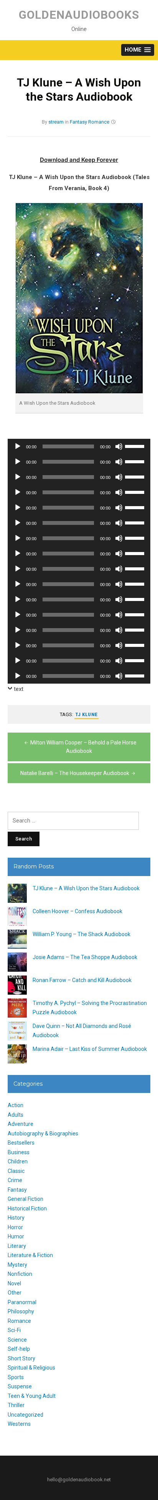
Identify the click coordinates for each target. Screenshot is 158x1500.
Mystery (17, 1265)
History (16, 1218)
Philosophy (21, 1311)
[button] (137, 50)
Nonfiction (20, 1274)
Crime (15, 1180)
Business (19, 1152)
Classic (16, 1171)
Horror (15, 1227)
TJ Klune (86, 714)
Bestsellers (21, 1143)
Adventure (20, 1124)
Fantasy (78, 122)
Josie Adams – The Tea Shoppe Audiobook (85, 957)
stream (56, 122)
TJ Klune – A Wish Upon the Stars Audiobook (86, 888)
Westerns (19, 1424)
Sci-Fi (14, 1330)
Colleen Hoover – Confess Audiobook (77, 911)
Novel (14, 1283)
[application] (79, 446)
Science (17, 1340)
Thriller (16, 1405)
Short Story (21, 1358)
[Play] (17, 446)
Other (14, 1293)
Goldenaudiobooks (79, 14)
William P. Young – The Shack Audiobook (81, 934)
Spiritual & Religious (31, 1368)
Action (15, 1105)
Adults (15, 1115)
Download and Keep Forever (79, 159)
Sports (16, 1377)
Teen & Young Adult (32, 1396)
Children (18, 1161)
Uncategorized (25, 1415)
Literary (17, 1246)
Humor (16, 1236)
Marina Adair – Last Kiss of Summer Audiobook (90, 1049)
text (18, 689)
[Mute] (119, 446)
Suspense (20, 1386)
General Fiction (25, 1199)
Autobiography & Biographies (43, 1133)
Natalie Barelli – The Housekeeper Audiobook (74, 773)
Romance (98, 122)
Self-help (19, 1349)
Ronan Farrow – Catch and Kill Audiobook (82, 980)
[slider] (135, 446)
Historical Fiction (27, 1208)
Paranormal (22, 1302)
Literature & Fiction (30, 1255)
